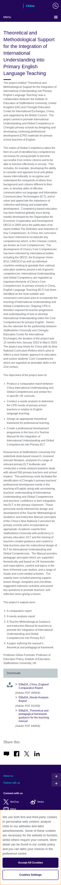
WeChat (14, 802)
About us (8, 775)
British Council (12, 6)
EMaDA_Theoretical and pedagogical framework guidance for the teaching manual (34, 715)
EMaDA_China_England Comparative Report (34, 686)
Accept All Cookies (30, 862)
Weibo (40, 802)
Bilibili (13, 809)
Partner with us (11, 782)
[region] (30, 847)
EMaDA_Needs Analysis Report (33, 699)
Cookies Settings (30, 874)
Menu (7, 17)
